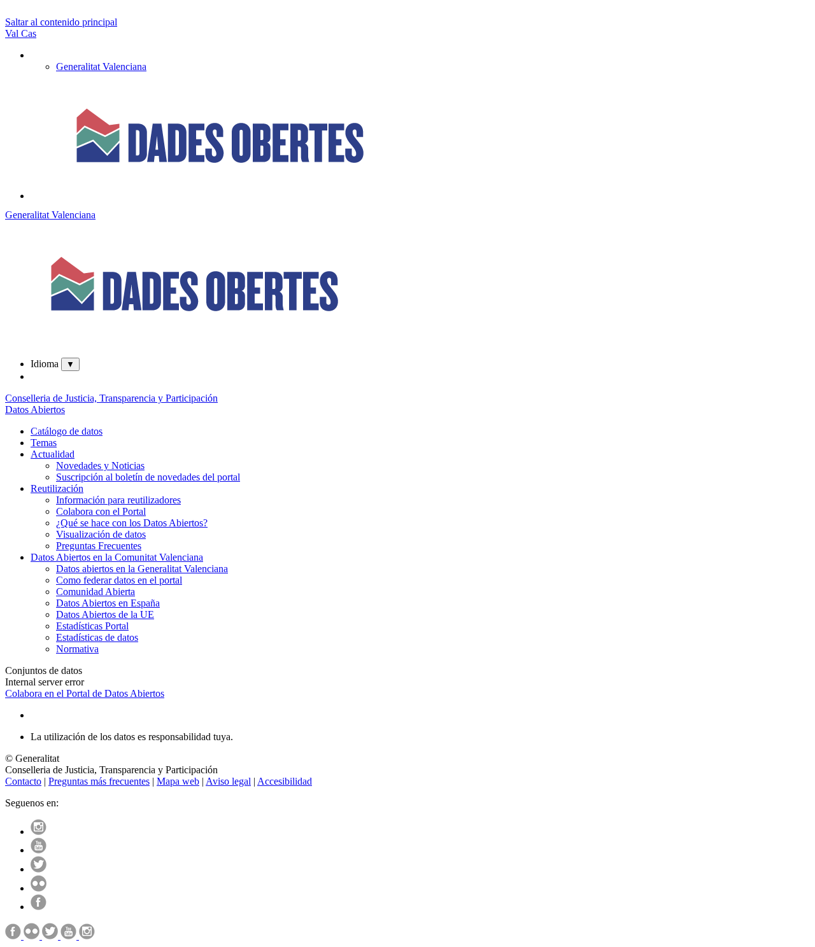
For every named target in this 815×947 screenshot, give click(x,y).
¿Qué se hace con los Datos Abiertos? (132, 522)
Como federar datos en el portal (119, 580)
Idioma (45, 363)
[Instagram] (38, 831)
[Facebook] (38, 906)
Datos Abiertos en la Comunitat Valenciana (117, 557)
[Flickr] (38, 888)
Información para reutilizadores (118, 500)
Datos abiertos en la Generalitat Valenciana (142, 568)
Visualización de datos (101, 534)
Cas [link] (28, 33)
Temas (44, 442)
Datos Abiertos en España (108, 603)
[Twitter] (38, 869)
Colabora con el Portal (101, 511)
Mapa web (178, 781)
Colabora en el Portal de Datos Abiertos (84, 693)
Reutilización (57, 488)
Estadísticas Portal (92, 626)
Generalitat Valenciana (50, 214)
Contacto (23, 781)
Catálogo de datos (67, 431)
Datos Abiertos (35, 409)
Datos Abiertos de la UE (105, 614)
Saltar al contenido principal (61, 22)
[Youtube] (38, 850)
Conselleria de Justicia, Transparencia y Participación (111, 398)
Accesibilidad (284, 781)
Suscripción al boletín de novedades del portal (148, 477)
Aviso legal (228, 781)
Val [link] (13, 33)
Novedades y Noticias (100, 465)
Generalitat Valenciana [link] (101, 66)
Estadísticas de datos (97, 637)
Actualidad (52, 454)
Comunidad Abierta (95, 591)
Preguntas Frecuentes (98, 545)
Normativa (77, 648)
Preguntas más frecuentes (99, 781)
